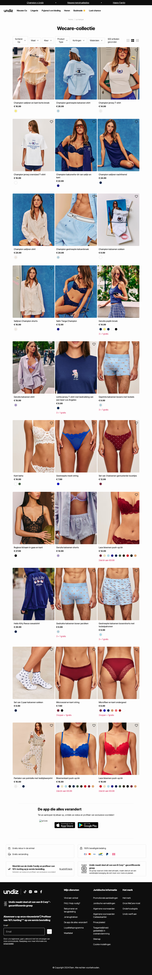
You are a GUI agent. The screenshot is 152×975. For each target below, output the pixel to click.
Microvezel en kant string (67, 702)
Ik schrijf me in (66, 869)
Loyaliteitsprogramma (74, 927)
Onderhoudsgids (130, 908)
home (70, 19)
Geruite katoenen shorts (67, 547)
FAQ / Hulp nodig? (72, 903)
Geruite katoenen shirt (24, 397)
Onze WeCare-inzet (131, 903)
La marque (80, 19)
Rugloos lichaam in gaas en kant (28, 547)
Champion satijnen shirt (25, 249)
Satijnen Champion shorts (26, 321)
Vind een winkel (71, 898)
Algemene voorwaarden (104, 908)
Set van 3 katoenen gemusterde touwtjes (118, 475)
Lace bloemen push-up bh (111, 547)
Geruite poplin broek (108, 321)
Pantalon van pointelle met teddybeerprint (33, 778)
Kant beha (18, 475)
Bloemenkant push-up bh (68, 778)
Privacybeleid (99, 922)
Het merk (127, 898)
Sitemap (96, 939)
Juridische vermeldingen (104, 903)
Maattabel (68, 933)
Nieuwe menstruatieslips (78, 2)
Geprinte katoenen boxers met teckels (116, 397)
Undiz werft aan (130, 914)
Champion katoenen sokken (112, 249)
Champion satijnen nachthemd (113, 174)
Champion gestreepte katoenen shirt (73, 102)
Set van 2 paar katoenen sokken (28, 702)
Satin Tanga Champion (66, 321)
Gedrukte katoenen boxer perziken (72, 623)
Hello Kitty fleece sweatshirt (27, 623)
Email (6, 925)
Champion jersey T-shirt (110, 102)
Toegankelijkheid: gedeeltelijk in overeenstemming (101, 930)
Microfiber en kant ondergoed (112, 702)
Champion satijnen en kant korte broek (31, 102)
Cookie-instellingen (102, 944)
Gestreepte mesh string (67, 475)
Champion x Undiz (35, 2)
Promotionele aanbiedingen (105, 898)
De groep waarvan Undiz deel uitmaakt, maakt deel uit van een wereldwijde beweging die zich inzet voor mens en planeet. (112, 872)
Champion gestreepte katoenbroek (72, 249)
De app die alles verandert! (75, 922)
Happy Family (119, 2)
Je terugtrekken (71, 917)
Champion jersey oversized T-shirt (30, 174)
